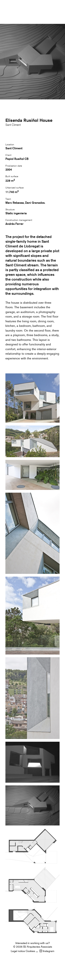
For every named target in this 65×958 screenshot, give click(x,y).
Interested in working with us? (33, 943)
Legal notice (18, 951)
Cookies (30, 951)
